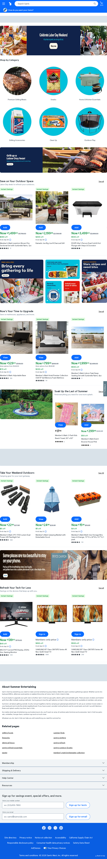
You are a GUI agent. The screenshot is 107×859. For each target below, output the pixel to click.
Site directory (10, 837)
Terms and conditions (28, 855)
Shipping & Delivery (11, 770)
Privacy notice (26, 837)
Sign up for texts (78, 805)
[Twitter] (55, 827)
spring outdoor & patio (63, 747)
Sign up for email (78, 816)
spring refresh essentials (12, 747)
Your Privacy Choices (57, 848)
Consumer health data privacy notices (53, 842)
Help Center (8, 777)
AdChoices (35, 848)
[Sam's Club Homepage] (10, 3)
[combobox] (56, 3)
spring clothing (60, 737)
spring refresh (59, 742)
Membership (8, 763)
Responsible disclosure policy (20, 842)
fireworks (6, 737)
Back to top (101, 856)
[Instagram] (49, 827)
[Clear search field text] (91, 3)
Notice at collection (43, 837)
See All (101, 473)
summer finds (59, 732)
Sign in (42, 634)
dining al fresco (8, 742)
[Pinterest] (61, 827)
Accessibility (60, 837)
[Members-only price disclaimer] (58, 640)
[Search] (95, 4)
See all (101, 181)
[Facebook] (43, 827)
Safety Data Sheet (81, 842)
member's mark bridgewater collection (69, 752)
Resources (7, 785)
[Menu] (4, 4)
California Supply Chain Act (81, 837)
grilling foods (7, 732)
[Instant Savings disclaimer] (10, 240)
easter (4, 752)
